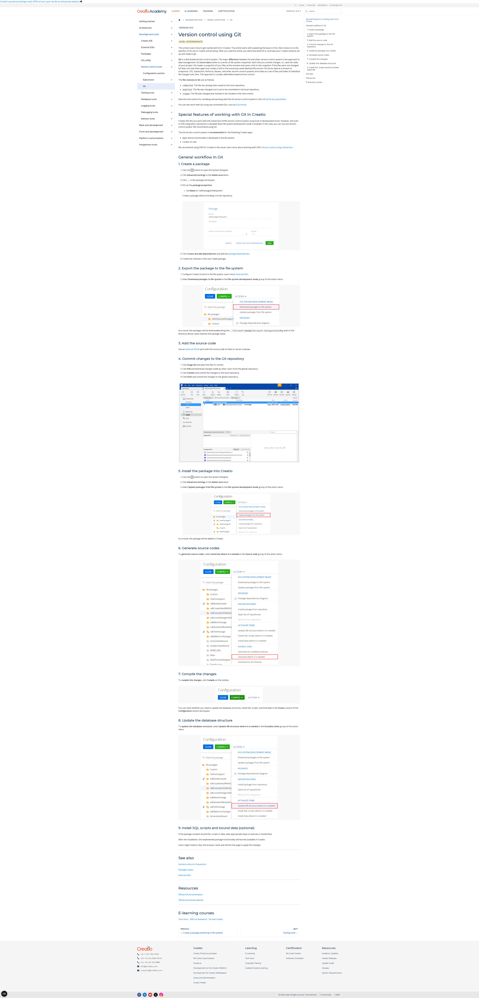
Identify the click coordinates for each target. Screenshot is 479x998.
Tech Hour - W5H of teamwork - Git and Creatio (200, 919)
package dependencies (238, 253)
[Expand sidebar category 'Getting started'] (172, 21)
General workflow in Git (316, 26)
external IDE (191, 349)
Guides (176, 11)
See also (309, 74)
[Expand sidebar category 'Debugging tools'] (172, 112)
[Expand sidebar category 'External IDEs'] (172, 47)
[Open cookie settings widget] (4, 994)
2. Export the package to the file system (321, 35)
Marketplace (322, 5)
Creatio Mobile (199, 983)
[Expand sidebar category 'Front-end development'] (172, 132)
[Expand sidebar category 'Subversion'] (172, 80)
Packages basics (185, 869)
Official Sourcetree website (190, 900)
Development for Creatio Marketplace (210, 973)
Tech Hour (249, 958)
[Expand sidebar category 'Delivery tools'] (172, 119)
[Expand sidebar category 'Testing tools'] (172, 93)
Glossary (325, 968)
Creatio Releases (329, 958)
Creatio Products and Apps (205, 953)
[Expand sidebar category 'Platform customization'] (172, 138)
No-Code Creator (293, 953)
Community (311, 5)
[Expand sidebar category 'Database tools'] (172, 99)
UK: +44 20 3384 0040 (151, 958)
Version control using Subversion (277, 147)
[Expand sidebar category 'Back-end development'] (172, 125)
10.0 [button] (297, 11)
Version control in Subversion (192, 864)
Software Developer (294, 958)
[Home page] (179, 20)
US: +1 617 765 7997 (150, 954)
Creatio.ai (197, 963)
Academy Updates (330, 953)
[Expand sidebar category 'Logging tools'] (172, 106)
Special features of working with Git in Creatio (322, 20)
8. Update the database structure (321, 63)
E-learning (191, 11)
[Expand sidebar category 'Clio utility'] (172, 60)
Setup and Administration (204, 978)
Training (208, 11)
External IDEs (242, 274)
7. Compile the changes (317, 59)
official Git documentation (274, 99)
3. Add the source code (317, 40)
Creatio (301, 5)
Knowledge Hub (336, 5)
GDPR (337, 995)
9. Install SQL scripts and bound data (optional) (323, 69)
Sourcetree (241, 104)
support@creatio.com (151, 970)
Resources (310, 78)
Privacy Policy (326, 995)
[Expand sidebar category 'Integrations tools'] (172, 145)
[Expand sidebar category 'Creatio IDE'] (172, 41)
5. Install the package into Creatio (321, 51)
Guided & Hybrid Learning (256, 968)
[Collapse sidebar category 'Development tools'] (172, 34)
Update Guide (328, 963)
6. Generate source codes (318, 55)
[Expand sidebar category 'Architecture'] (172, 28)
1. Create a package (315, 30)
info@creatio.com (149, 966)
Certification (226, 11)
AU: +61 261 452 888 (150, 962)
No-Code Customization (203, 958)
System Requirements (332, 973)
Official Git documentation (190, 894)
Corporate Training (253, 963)
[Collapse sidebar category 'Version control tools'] (172, 67)
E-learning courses (314, 82)
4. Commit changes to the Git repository (320, 45)
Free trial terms (311, 995)
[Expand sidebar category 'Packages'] (172, 54)
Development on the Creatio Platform (210, 968)
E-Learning (250, 953)
